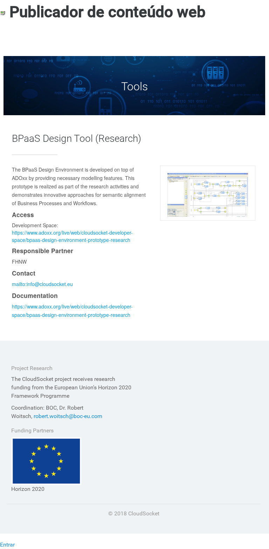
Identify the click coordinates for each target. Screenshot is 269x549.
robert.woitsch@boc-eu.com (68, 416)
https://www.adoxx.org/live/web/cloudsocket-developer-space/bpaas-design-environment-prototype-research (72, 236)
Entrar (7, 544)
